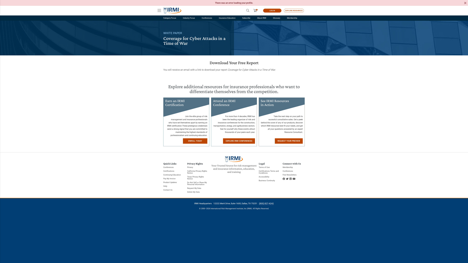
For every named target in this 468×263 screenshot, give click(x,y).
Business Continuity (267, 180)
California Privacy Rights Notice (197, 172)
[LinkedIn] (290, 178)
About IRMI (261, 18)
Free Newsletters (290, 175)
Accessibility (264, 177)
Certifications (168, 171)
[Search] (248, 11)
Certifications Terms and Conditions (269, 172)
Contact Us (167, 190)
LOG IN (272, 11)
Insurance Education (227, 18)
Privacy (190, 167)
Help (165, 186)
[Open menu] (159, 11)
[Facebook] (284, 178)
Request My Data (194, 188)
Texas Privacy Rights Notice (195, 178)
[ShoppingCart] (256, 11)
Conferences (207, 18)
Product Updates (170, 182)
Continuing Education (172, 175)
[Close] (465, 3)
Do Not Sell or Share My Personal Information (197, 183)
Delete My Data (193, 192)
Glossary (276, 18)
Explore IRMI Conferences (239, 141)
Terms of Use (264, 167)
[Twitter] (287, 178)
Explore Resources (293, 11)
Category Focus (169, 18)
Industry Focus (189, 18)
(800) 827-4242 (266, 203)
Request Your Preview (289, 141)
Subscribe (246, 18)
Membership (292, 18)
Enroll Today (195, 141)
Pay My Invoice (169, 179)
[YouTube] (294, 178)
